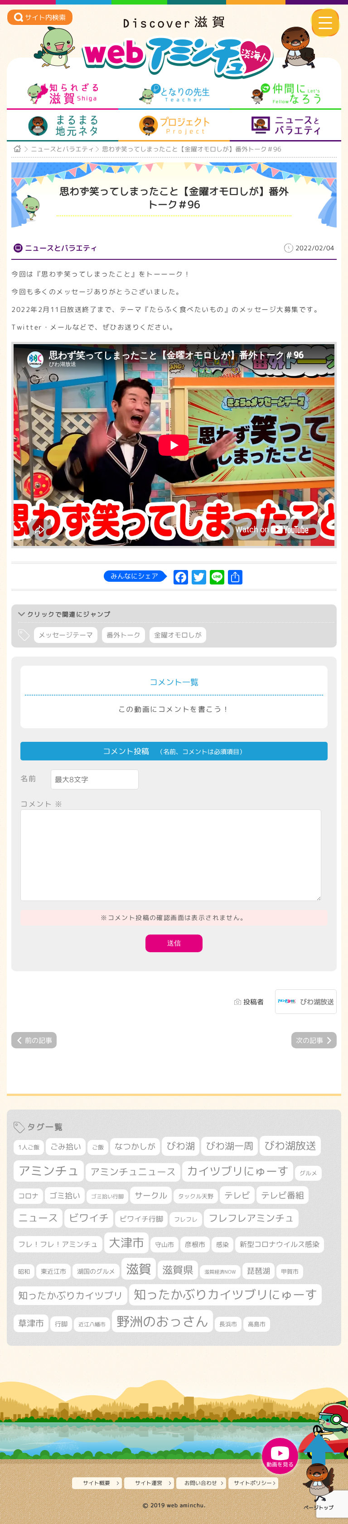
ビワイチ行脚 (141, 1218)
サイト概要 (96, 1483)
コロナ (28, 1196)
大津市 (126, 1243)
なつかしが (135, 1146)
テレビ (237, 1195)
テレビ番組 (282, 1195)
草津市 (31, 1323)
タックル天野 (195, 1196)
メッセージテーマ (66, 635)
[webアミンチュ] (174, 25)
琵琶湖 (258, 1271)
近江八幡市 (92, 1324)
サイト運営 (148, 1483)
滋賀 (138, 1269)
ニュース (38, 1218)
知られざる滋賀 (63, 94)
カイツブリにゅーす (238, 1171)
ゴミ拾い (64, 1195)
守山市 (164, 1244)
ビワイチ (89, 1218)
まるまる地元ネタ (63, 125)
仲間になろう (286, 94)
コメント (41, 804)
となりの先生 (174, 94)
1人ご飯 (28, 1147)
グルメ (308, 1173)
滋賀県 (177, 1270)
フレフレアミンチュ (251, 1218)
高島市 (257, 1324)
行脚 (61, 1324)
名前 (28, 779)
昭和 (24, 1271)
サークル (151, 1195)
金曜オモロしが (178, 635)
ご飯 (98, 1147)
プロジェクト (174, 125)
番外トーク (123, 635)
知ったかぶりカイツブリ (70, 1295)
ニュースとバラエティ (286, 125)
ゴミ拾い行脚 (107, 1196)
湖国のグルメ (96, 1271)
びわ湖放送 (317, 1002)
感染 (222, 1244)
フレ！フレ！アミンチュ (58, 1244)
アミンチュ (48, 1170)
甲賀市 (290, 1271)
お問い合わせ (200, 1483)
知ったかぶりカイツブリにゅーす (225, 1294)
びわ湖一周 (229, 1146)
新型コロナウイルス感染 (279, 1244)
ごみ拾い (65, 1146)
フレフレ (186, 1219)
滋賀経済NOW (220, 1272)
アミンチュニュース (133, 1171)
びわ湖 (180, 1146)
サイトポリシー (253, 1483)
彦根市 (195, 1244)
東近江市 (53, 1271)
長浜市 (228, 1324)
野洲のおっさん (162, 1321)
